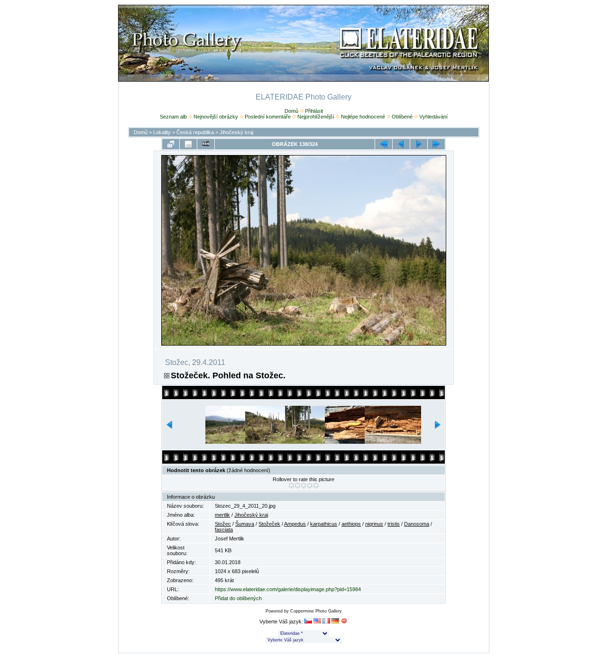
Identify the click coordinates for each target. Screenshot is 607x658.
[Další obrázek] (418, 144)
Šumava (244, 524)
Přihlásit (314, 111)
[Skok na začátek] (383, 144)
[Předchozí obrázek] (401, 144)
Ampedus (295, 524)
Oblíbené (402, 116)
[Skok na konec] (436, 144)
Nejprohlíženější (315, 116)
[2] (297, 485)
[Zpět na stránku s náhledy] (170, 144)
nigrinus (374, 524)
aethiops (351, 524)
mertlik (222, 515)
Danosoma (416, 524)
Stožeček (269, 524)
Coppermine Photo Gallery (316, 611)
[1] (291, 485)
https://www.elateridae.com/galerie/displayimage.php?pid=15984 (288, 589)
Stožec (223, 524)
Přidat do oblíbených (238, 598)
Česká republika (195, 132)
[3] (304, 485)
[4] (310, 485)
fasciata (224, 529)
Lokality (162, 132)
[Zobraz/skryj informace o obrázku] (188, 144)
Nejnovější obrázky (215, 116)
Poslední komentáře (268, 116)
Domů (291, 111)
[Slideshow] (205, 144)
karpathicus (323, 524)
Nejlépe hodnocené (363, 116)
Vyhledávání (433, 116)
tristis (393, 524)
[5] (316, 485)
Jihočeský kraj (236, 132)
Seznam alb (173, 116)
